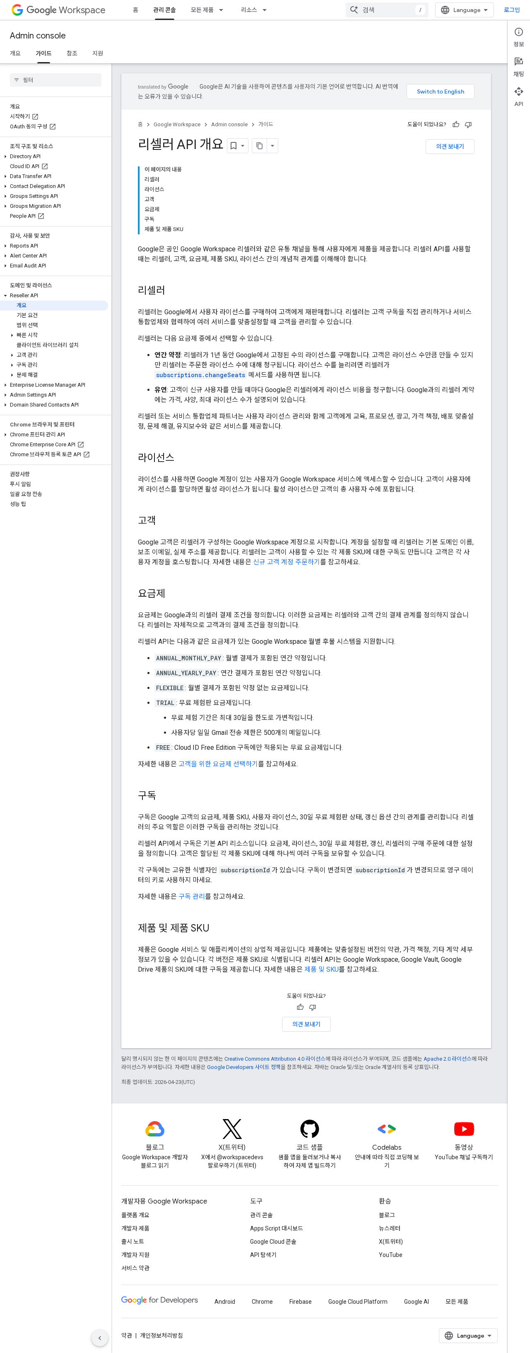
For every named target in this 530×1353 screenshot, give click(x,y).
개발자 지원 (135, 1255)
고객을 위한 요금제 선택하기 (218, 764)
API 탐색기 (263, 1255)
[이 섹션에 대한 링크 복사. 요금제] (173, 594)
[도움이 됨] (456, 124)
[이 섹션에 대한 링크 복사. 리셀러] (173, 291)
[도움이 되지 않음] (468, 124)
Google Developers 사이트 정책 (244, 1067)
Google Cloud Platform (358, 1301)
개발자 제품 (135, 1228)
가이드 (44, 53)
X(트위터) (391, 1241)
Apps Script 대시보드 (276, 1228)
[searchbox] (55, 80)
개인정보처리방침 (161, 1335)
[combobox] (387, 9)
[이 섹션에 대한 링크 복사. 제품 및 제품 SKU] (218, 929)
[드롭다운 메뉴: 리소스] (267, 10)
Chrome (262, 1301)
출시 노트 (132, 1241)
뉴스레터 (389, 1228)
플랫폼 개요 (135, 1215)
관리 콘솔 (164, 10)
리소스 (249, 10)
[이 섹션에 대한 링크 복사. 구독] (164, 797)
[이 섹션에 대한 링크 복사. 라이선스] (182, 459)
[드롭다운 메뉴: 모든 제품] (224, 10)
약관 (126, 1335)
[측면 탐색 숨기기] (100, 1338)
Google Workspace (177, 124)
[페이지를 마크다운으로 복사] (259, 146)
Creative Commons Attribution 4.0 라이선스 (274, 1059)
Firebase (300, 1301)
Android (224, 1301)
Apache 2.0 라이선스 (448, 1059)
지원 (97, 53)
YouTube (390, 1255)
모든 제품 (202, 10)
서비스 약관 (135, 1268)
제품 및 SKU (321, 969)
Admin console (38, 36)
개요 (15, 53)
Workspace (82, 10)
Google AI (416, 1301)
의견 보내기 (450, 146)
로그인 (512, 10)
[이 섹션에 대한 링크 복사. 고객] (164, 522)
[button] (54, 156)
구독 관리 (191, 896)
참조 (72, 53)
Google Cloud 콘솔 (273, 1241)
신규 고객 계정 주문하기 (286, 562)
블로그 (387, 1215)
